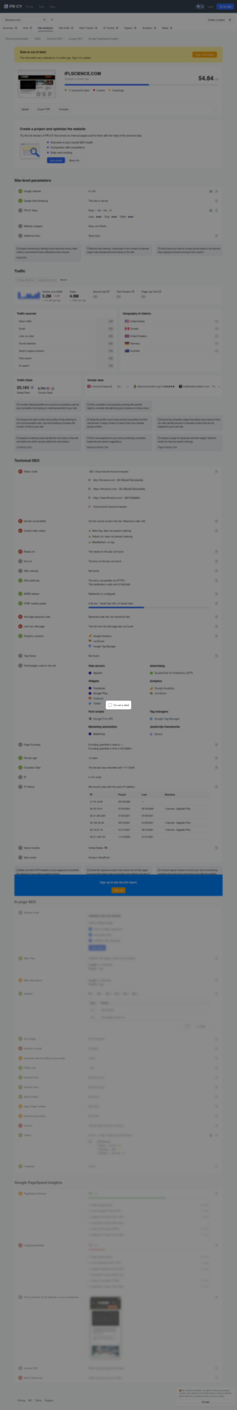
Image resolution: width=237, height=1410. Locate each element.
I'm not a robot (121, 705)
